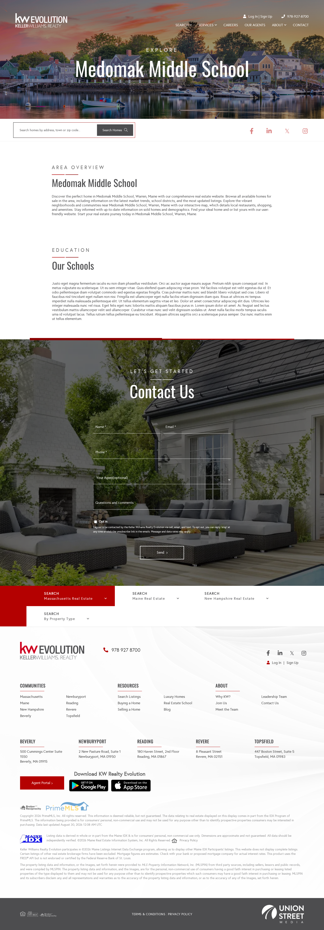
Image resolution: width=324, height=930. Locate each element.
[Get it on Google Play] (88, 785)
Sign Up (266, 16)
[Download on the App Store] (131, 785)
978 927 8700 (126, 650)
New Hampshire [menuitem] (32, 709)
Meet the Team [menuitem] (227, 709)
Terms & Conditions (148, 914)
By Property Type (59, 619)
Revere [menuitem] (71, 709)
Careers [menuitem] (230, 25)
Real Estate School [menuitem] (178, 703)
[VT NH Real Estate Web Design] (256, 914)
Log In (253, 16)
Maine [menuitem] (24, 703)
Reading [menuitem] (72, 703)
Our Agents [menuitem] (255, 25)
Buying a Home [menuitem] (129, 703)
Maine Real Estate (148, 598)
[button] (115, 130)
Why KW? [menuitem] (223, 697)
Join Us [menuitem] (221, 703)
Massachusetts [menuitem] (31, 697)
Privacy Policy (189, 840)
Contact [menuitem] (301, 25)
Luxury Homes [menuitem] (174, 697)
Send (160, 552)
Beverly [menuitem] (25, 716)
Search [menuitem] (181, 25)
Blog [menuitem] (167, 709)
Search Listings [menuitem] (129, 697)
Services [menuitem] (206, 25)
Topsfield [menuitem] (73, 716)
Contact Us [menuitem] (270, 703)
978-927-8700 (298, 16)
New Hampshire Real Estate (230, 598)
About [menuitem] (277, 25)
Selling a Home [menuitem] (129, 709)
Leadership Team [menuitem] (274, 697)
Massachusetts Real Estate (68, 598)
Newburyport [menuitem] (76, 697)
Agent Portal (41, 783)
